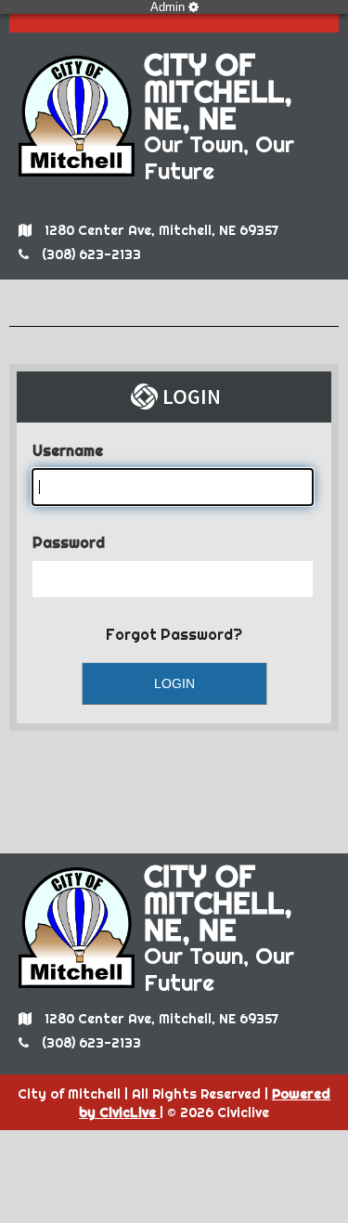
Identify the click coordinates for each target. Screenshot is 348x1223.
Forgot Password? (174, 634)
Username (67, 450)
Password (68, 542)
